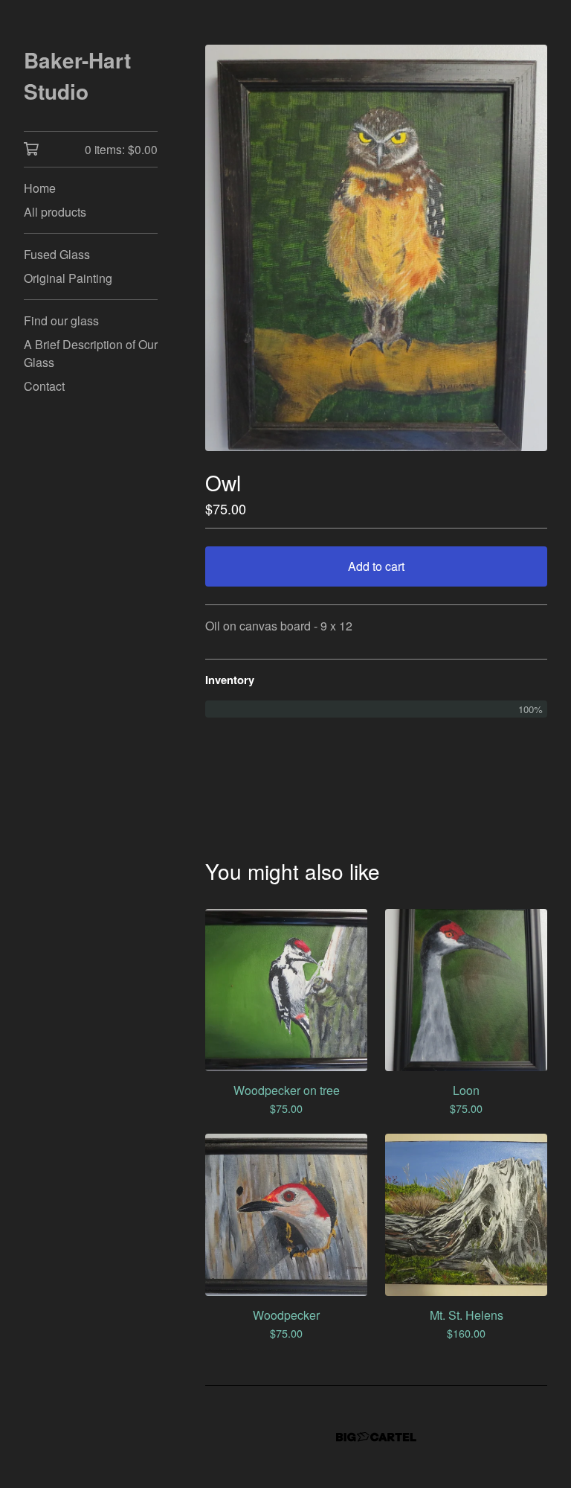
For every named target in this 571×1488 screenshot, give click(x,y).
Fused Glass (57, 254)
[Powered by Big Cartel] (376, 1437)
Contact (44, 386)
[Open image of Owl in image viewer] (376, 248)
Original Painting (68, 278)
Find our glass (61, 320)
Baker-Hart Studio (77, 75)
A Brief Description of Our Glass (91, 353)
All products (55, 211)
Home (40, 188)
